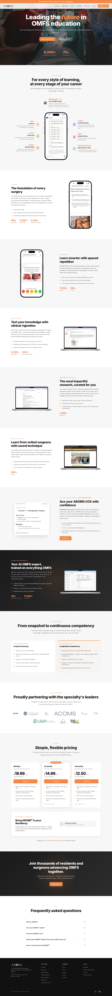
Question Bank (44, 972)
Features (57, 6)
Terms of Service (87, 975)
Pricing (72, 6)
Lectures (43, 967)
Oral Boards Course (46, 982)
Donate (64, 977)
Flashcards (43, 969)
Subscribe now (56, 884)
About (63, 967)
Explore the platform (64, 39)
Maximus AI (65, 6)
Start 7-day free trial (47, 39)
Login (93, 6)
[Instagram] (95, 991)
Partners (64, 972)
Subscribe (25, 781)
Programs (79, 6)
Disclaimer (86, 967)
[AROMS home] (8, 6)
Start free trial (103, 6)
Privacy (85, 972)
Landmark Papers (45, 975)
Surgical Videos (45, 977)
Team (63, 969)
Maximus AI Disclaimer (88, 969)
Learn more (69, 1)
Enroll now (65, 538)
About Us (86, 6)
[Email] (99, 991)
